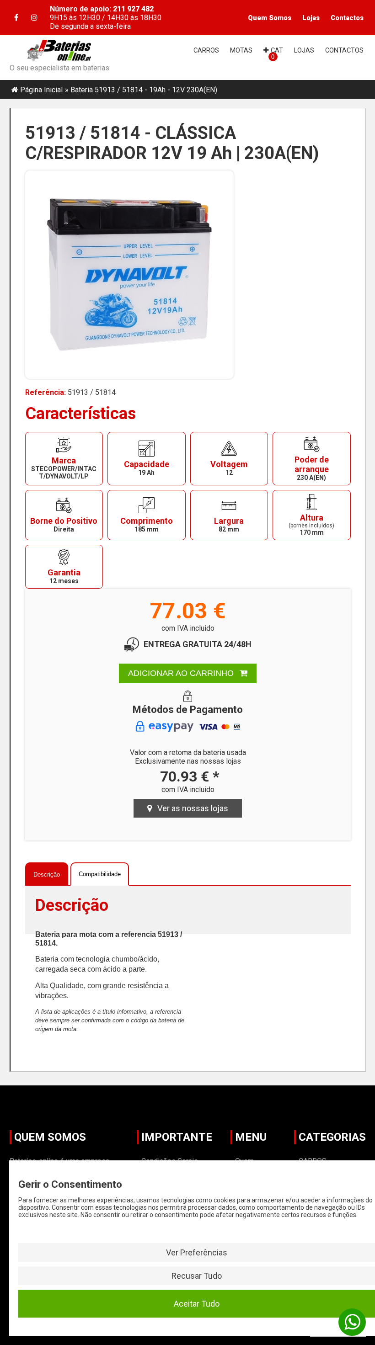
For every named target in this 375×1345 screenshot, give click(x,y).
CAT (276, 50)
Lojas (311, 18)
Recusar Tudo (196, 1276)
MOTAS (241, 50)
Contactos (347, 18)
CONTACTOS (344, 50)
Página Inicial (41, 89)
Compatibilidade (100, 874)
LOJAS (304, 50)
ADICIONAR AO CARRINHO (182, 673)
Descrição (46, 874)
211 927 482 (133, 9)
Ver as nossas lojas (190, 808)
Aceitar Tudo (197, 1303)
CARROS (206, 50)
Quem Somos (269, 18)
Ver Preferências (196, 1252)
